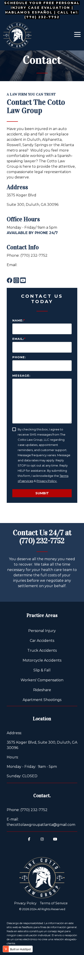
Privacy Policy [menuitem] (25, 903)
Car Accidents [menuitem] (42, 640)
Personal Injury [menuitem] (42, 631)
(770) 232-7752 (42, 540)
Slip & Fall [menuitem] (42, 670)
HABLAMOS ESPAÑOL (29, 12)
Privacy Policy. (47, 481)
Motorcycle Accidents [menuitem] (42, 660)
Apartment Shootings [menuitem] (42, 700)
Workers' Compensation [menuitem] (42, 680)
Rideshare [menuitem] (42, 690)
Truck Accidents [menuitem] (42, 650)
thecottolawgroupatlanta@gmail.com (41, 270)
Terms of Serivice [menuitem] (54, 903)
